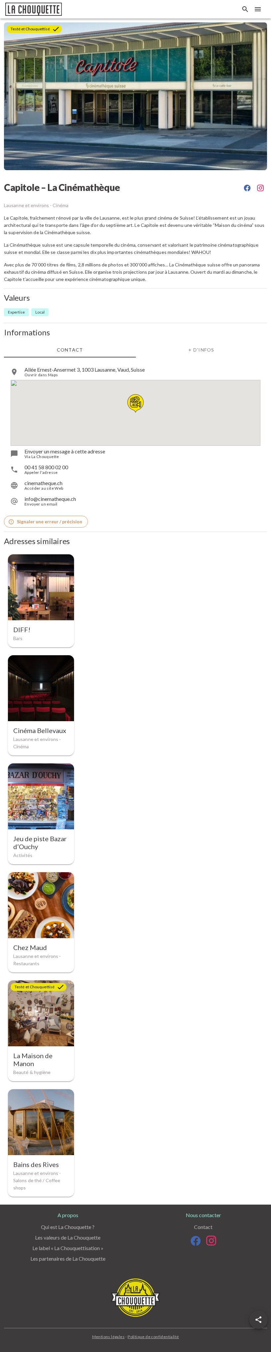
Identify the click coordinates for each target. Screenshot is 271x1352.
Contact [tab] (70, 349)
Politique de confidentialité (153, 1336)
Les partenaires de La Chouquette (67, 1258)
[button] (258, 1319)
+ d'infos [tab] (201, 349)
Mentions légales (108, 1336)
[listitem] (135, 372)
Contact (203, 1227)
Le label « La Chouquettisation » (67, 1248)
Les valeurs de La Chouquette (67, 1237)
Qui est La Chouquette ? (68, 1227)
